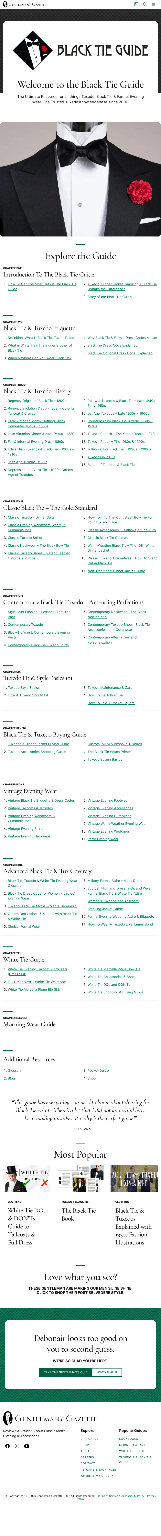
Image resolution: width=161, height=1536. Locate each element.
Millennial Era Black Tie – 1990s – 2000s (119, 449)
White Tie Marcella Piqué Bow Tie (114, 969)
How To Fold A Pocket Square (111, 703)
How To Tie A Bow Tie (105, 695)
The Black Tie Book (78, 1214)
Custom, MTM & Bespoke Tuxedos (115, 744)
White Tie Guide (23, 959)
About (85, 1451)
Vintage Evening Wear (30, 791)
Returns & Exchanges (98, 1469)
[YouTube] (26, 1446)
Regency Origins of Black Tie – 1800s (37, 401)
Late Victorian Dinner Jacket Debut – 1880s (42, 434)
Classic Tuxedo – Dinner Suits (31, 517)
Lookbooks (128, 1438)
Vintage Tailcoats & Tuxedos (30, 808)
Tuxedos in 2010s (101, 457)
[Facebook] (7, 1446)
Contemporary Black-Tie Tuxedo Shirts (38, 645)
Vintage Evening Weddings (109, 831)
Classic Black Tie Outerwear (110, 538)
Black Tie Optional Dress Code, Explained (120, 353)
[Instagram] (17, 1446)
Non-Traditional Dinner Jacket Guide (116, 571)
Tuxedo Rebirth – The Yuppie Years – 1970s (122, 434)
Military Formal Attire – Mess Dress (115, 881)
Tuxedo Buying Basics (105, 759)
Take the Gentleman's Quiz (65, 1372)
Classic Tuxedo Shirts (25, 538)
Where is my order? (96, 1475)
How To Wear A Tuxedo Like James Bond (120, 924)
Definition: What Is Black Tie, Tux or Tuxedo (42, 338)
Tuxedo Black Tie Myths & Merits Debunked (42, 906)
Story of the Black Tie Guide (110, 297)
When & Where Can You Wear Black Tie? (39, 358)
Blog (11, 1078)
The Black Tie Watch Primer (109, 752)
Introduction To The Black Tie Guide (48, 274)
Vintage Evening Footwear (108, 800)
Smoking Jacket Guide (105, 909)
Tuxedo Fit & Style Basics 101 (37, 678)
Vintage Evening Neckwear (29, 836)
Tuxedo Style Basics (24, 688)
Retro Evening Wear (103, 839)
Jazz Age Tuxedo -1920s (27, 462)
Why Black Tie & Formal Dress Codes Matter (122, 338)
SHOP (84, 1445)
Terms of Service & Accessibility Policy (121, 1495)
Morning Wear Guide (29, 1024)
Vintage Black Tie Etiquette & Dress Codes (41, 800)
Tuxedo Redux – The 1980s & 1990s (116, 442)
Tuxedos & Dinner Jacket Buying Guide (38, 744)
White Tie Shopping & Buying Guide (115, 992)
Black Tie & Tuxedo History (37, 391)
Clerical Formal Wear (24, 926)
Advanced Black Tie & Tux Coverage (48, 871)
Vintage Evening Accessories (110, 808)
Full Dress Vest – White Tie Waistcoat (37, 982)
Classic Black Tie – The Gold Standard (50, 508)
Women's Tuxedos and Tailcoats (113, 901)
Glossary (15, 1070)
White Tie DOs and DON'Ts (109, 985)
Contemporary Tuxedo (25, 625)
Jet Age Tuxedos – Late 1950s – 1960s (118, 413)
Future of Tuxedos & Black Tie (111, 465)
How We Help (107, 1372)
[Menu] (153, 4)
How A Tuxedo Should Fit (28, 695)
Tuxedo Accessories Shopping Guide (37, 752)
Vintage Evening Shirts (26, 829)
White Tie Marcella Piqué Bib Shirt (34, 989)
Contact (87, 1463)
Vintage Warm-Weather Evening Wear (117, 824)
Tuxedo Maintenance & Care (110, 688)
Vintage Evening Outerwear (109, 816)
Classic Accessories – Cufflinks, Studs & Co (122, 530)
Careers (87, 1457)
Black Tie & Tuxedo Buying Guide (44, 734)
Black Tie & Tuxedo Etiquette (39, 328)
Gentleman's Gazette (24, 4)
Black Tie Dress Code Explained (113, 345)
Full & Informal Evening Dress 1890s (36, 442)
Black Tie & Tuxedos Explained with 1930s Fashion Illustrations (133, 1226)
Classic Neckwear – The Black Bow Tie (38, 545)
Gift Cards (89, 1438)
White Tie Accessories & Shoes (112, 977)
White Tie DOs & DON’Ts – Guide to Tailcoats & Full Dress (26, 1226)
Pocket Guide (98, 1070)
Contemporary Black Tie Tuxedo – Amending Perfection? (73, 602)
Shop (92, 1078)
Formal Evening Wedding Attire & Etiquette (121, 916)
